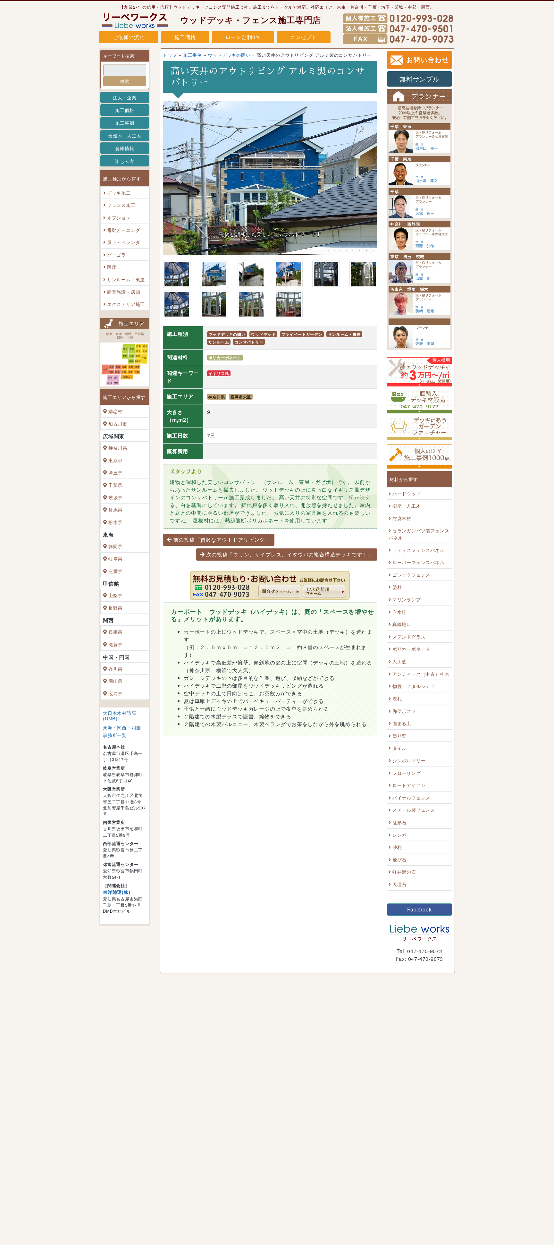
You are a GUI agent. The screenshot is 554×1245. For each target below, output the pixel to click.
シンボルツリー (409, 760)
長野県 (115, 607)
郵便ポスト (404, 710)
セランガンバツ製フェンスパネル (419, 534)
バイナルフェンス (411, 797)
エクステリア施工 (126, 304)
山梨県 (115, 595)
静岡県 (115, 546)
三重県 (115, 571)
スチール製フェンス (413, 810)
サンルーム (218, 342)
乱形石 (399, 822)
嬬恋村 (115, 411)
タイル (399, 748)
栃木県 (115, 522)
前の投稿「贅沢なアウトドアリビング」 (221, 539)
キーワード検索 (118, 56)
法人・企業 (125, 97)
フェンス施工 (121, 205)
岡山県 (115, 680)
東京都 (115, 460)
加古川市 (117, 423)
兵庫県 (115, 632)
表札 (397, 698)
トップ (170, 54)
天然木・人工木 (124, 135)
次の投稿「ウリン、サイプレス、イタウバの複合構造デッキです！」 (289, 554)
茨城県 (115, 497)
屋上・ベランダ (123, 242)
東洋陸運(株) (116, 892)
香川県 (115, 668)
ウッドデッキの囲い (229, 54)
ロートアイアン (409, 785)
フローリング (406, 772)
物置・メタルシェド (413, 686)
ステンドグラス (409, 636)
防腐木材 (401, 518)
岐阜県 (115, 558)
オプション (119, 217)
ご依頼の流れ (129, 37)
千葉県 (115, 484)
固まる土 (401, 723)
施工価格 (185, 37)
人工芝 (399, 661)
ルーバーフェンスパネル (418, 562)
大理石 (399, 884)
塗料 (397, 587)
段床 (112, 267)
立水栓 (399, 611)
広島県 (115, 693)
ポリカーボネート (224, 357)
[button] (179, 179)
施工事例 (124, 122)
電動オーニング (123, 229)
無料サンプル (419, 78)
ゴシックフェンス (411, 574)
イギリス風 (218, 373)
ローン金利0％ (243, 37)
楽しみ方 (124, 160)
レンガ (399, 834)
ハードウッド (406, 493)
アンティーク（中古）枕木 (420, 673)
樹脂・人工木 (406, 505)
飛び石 (399, 859)
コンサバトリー (249, 342)
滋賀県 (115, 644)
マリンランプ (406, 599)
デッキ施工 (119, 192)
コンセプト (303, 37)
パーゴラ (116, 254)
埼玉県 (115, 472)
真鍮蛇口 (401, 624)
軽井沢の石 (404, 871)
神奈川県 (117, 447)
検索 (124, 81)
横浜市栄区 (241, 397)
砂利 (397, 846)
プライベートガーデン (302, 334)
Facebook (419, 909)
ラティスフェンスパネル (418, 549)
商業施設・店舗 (123, 291)
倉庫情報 (124, 148)
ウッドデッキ (263, 334)
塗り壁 (399, 735)
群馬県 (115, 509)
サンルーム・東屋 (126, 279)
